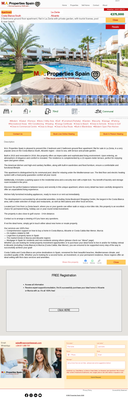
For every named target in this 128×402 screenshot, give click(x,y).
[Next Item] (123, 59)
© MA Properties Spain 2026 (75, 395)
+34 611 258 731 (15, 345)
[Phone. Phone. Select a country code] (69, 355)
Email (98, 351)
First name (69, 343)
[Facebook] (84, 262)
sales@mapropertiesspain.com (29, 343)
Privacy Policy (87, 390)
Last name (100, 343)
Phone (68, 351)
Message (69, 359)
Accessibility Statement (119, 390)
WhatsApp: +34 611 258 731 (116, 9)
